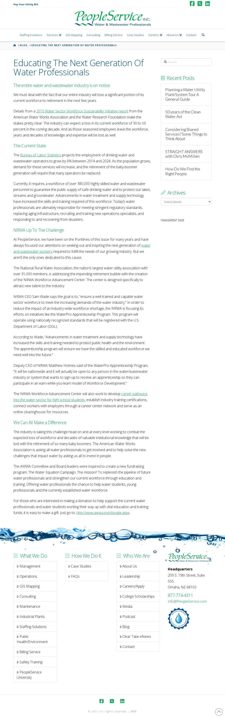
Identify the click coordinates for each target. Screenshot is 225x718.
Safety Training (31, 662)
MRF (134, 711)
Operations (28, 576)
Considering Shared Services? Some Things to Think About (186, 134)
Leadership (131, 576)
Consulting (28, 596)
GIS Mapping (30, 586)
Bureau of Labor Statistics (40, 155)
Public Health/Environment (32, 639)
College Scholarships (138, 596)
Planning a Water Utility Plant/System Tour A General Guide (185, 94)
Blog (125, 626)
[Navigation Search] (202, 35)
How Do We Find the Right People (182, 171)
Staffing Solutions (33, 626)
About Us (129, 566)
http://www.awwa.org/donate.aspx (103, 512)
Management (30, 566)
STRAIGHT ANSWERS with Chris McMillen (184, 154)
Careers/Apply (133, 586)
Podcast (128, 616)
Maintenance (30, 606)
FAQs (75, 576)
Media (127, 606)
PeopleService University (29, 675)
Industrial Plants (32, 616)
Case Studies (81, 566)
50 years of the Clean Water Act (183, 114)
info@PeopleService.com (187, 601)
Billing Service (30, 651)
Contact (128, 646)
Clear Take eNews (136, 636)
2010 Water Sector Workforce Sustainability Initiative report (82, 111)
